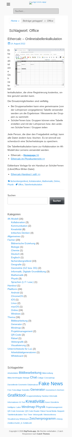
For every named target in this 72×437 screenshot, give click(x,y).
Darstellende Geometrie (17, 385)
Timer (30, 415)
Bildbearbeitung (19, 320)
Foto (9, 390)
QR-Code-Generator (16, 411)
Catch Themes (43, 434)
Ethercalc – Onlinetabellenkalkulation (35, 39)
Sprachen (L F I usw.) (22, 282)
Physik (11, 184)
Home (15, 20)
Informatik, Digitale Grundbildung (28, 271)
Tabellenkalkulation (33, 184)
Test (25, 415)
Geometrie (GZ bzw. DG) (24, 268)
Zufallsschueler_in (15, 423)
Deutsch (15, 254)
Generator (16, 324)
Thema (11, 317)
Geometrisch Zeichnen (55, 390)
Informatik (53, 396)
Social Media (51, 411)
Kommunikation (19, 225)
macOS (15, 306)
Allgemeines (14, 236)
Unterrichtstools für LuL (20, 348)
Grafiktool (17, 395)
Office (20, 184)
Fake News (51, 383)
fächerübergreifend (19, 181)
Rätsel (14, 338)
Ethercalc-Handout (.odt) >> (25, 174)
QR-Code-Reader (32, 411)
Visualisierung (18, 345)
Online (57, 181)
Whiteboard (17, 355)
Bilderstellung (47, 373)
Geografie (16, 264)
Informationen (13, 402)
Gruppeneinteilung (33, 396)
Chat (33, 377)
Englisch (15, 257)
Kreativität (16, 229)
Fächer (11, 240)
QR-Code (16, 334)
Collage (41, 378)
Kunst (47, 402)
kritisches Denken (20, 232)
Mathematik (47, 181)
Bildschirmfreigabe (15, 378)
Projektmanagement (21, 331)
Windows (16, 313)
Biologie (15, 247)
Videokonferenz (49, 415)
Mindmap (16, 327)
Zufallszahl (27, 423)
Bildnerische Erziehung (23, 243)
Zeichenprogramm (42, 418)
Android (15, 292)
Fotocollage (16, 390)
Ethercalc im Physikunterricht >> (28, 158)
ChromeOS (17, 296)
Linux (14, 303)
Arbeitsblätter (13, 373)
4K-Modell (13, 218)
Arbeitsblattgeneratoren (23, 352)
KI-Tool (22, 402)
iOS (13, 299)
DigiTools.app (30, 431)
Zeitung (59, 419)
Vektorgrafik (17, 341)
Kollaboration (35, 181)
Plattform (12, 289)
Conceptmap (49, 378)
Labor (18, 407)
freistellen (26, 390)
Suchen (12, 195)
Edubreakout (32, 385)
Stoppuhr (60, 411)
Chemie (15, 250)
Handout (12, 285)
